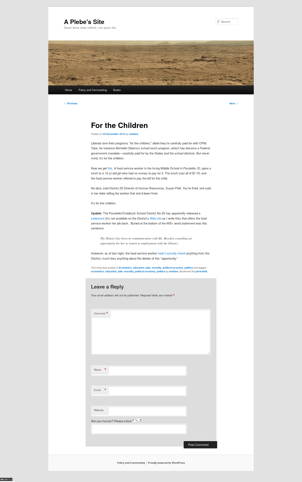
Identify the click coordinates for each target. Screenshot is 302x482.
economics (97, 271)
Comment (101, 313)
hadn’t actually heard (171, 253)
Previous (70, 103)
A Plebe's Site (84, 21)
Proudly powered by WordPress (166, 463)
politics (188, 267)
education (138, 267)
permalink (201, 271)
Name (100, 369)
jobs (148, 267)
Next (233, 103)
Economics (125, 267)
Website (99, 410)
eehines (133, 134)
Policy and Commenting (92, 90)
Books (117, 90)
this (110, 168)
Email (100, 390)
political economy (173, 267)
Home (68, 90)
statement (97, 218)
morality (156, 267)
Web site (155, 218)
